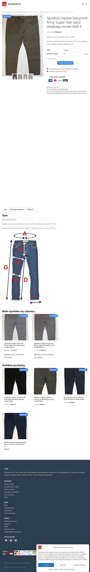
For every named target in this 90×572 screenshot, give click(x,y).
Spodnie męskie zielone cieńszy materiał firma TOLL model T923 (44, 399)
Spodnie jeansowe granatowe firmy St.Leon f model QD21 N (15, 444)
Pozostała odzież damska (11, 492)
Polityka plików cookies (56, 569)
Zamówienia (8, 510)
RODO (6, 526)
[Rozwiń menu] (86, 4)
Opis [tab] (5, 209)
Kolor (49, 50)
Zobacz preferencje (79, 565)
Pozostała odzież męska (11, 487)
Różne (6, 497)
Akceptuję (46, 565)
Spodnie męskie (64, 89)
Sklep (5, 505)
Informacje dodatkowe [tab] (17, 209)
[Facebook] (6, 540)
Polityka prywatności (69, 569)
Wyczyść (85, 54)
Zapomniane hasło (9, 513)
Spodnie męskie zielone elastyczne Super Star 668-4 (73, 93)
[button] (41, 16)
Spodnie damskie (9, 489)
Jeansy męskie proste (57, 91)
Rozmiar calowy (52, 54)
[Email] (16, 540)
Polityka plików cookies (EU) (12, 532)
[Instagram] (11, 540)
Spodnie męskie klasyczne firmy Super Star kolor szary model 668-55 (44, 345)
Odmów (62, 565)
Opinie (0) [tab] (30, 209)
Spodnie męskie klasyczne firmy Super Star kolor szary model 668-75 (14, 345)
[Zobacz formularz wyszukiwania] (82, 4)
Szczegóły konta (9, 508)
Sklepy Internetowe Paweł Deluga (18, 567)
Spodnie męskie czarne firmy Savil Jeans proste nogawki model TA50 (15, 399)
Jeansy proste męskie (68, 91)
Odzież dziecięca (9, 495)
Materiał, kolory (56, 89)
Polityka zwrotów (9, 529)
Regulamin (7, 524)
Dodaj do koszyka (65, 63)
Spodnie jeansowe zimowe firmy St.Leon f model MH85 (74, 398)
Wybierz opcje (75, 408)
